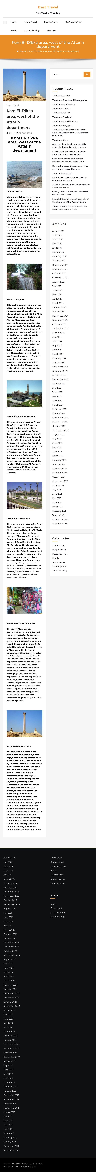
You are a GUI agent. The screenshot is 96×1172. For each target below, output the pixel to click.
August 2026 (58, 231)
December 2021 (60, 468)
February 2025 (59, 307)
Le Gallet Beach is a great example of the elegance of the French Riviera (70, 200)
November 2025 (60, 269)
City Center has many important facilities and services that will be (68, 160)
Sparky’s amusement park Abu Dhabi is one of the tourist (70, 193)
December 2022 (60, 417)
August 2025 (58, 282)
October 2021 (58, 477)
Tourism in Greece (61, 108)
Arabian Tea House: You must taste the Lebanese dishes (71, 186)
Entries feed (56, 908)
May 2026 (57, 244)
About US (51, 30)
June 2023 (57, 392)
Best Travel (48, 7)
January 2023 (58, 413)
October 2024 (59, 324)
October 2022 (59, 426)
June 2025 (57, 290)
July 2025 (56, 286)
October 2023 (59, 375)
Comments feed (58, 912)
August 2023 (58, 383)
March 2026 (58, 252)
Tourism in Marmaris (62, 173)
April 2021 (57, 502)
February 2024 (59, 358)
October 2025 (59, 273)
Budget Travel (51, 22)
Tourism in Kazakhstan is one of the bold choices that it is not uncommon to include (70, 133)
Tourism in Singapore (62, 125)
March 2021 (57, 506)
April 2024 (57, 350)
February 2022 (59, 460)
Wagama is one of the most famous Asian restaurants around (69, 207)
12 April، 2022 (25, 133)
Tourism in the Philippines (65, 121)
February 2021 (59, 511)
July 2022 (56, 439)
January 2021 (58, 515)
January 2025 (58, 311)
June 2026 (57, 239)
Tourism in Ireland (61, 113)
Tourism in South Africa (63, 104)
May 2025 (57, 294)
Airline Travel (30, 22)
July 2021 (56, 489)
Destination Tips (73, 22)
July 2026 (56, 235)
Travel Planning (32, 30)
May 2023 (57, 396)
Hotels (14, 30)
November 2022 (60, 422)
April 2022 (57, 451)
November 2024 (60, 320)
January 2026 (58, 261)
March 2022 (58, 456)
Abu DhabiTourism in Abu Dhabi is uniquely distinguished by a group (69, 145)
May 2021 (56, 498)
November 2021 (60, 472)
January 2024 (58, 362)
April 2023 (57, 400)
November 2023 (60, 371)
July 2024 (56, 337)
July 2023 (56, 388)
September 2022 (60, 430)
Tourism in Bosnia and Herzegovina (69, 100)
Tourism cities (58, 562)
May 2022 (57, 447)
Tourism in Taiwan (61, 96)
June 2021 (57, 494)
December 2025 (60, 265)
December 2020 (60, 519)
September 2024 (60, 328)
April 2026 (57, 248)
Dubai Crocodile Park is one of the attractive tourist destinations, (69, 153)
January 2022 (58, 464)
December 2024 (60, 316)
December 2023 (60, 367)
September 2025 (60, 278)
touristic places (59, 566)
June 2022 (57, 443)
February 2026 (59, 256)
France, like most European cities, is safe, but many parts (69, 179)
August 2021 (58, 485)
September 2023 (60, 379)
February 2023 (59, 409)
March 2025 (58, 303)
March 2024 (58, 354)
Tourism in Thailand (62, 117)
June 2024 (57, 341)
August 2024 (58, 333)
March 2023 (58, 405)
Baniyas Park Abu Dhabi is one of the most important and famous (70, 167)
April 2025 (57, 299)
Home (14, 22)
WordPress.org (57, 916)
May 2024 (57, 345)
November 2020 (60, 523)
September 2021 (60, 481)
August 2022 (58, 434)
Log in (53, 904)
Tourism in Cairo (60, 140)
